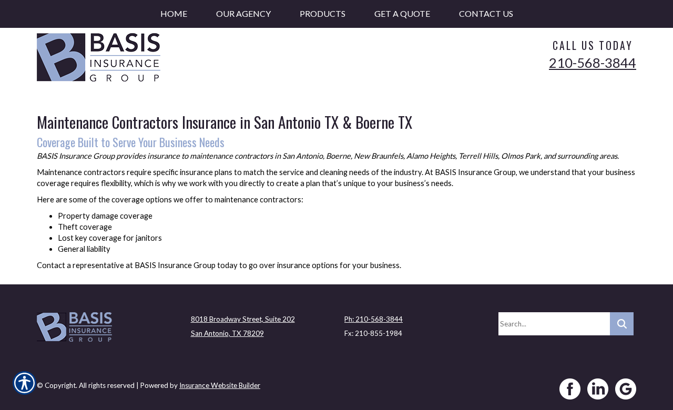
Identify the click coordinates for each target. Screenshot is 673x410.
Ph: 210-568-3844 (373, 319)
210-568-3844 (592, 62)
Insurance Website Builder (219, 385)
